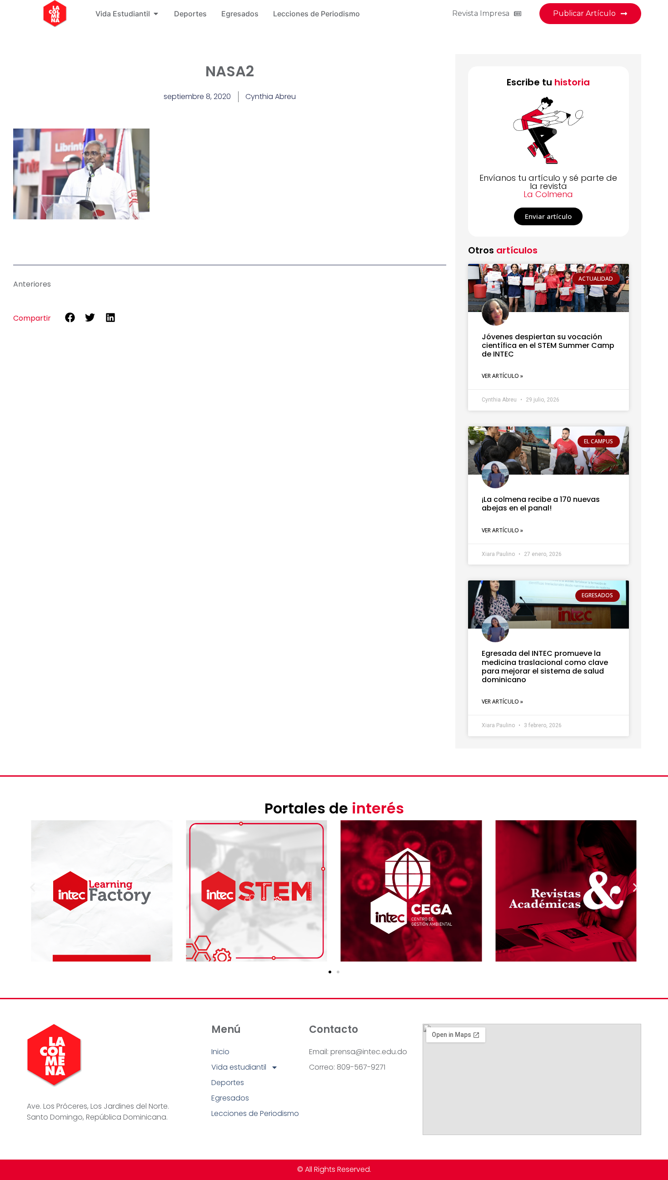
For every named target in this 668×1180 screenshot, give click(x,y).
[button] (70, 317)
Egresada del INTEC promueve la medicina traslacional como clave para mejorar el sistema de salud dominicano (545, 666)
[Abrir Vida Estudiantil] (156, 13)
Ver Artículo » (502, 376)
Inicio (220, 1051)
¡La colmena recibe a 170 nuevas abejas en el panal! (541, 503)
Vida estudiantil (238, 1067)
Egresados (230, 1098)
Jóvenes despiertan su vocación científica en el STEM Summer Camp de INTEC (548, 345)
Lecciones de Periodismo (255, 1113)
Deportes (227, 1082)
